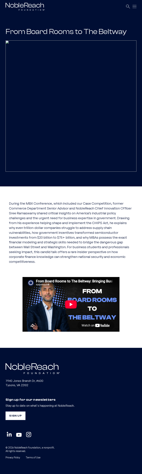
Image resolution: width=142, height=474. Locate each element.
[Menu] (134, 7)
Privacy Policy (13, 457)
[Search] (128, 7)
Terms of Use (33, 457)
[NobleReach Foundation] (71, 368)
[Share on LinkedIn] (9, 435)
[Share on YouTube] (19, 435)
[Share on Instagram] (28, 435)
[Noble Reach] (26, 6)
